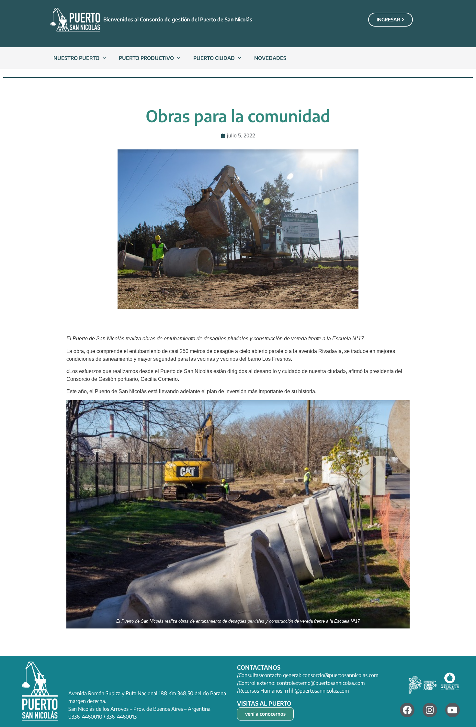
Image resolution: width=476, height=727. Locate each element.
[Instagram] (430, 710)
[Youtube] (452, 710)
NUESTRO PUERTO (76, 58)
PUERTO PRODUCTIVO (146, 58)
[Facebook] (407, 710)
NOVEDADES (270, 58)
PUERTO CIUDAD (214, 58)
